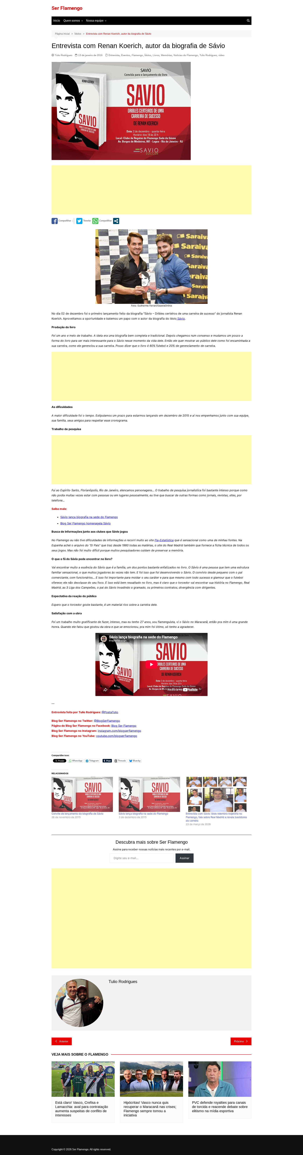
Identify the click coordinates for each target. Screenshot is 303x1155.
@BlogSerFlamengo (107, 720)
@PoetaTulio (110, 712)
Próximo (239, 1041)
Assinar (184, 858)
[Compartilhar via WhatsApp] (102, 221)
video (221, 55)
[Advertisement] (151, 189)
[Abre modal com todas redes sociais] (116, 221)
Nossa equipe (94, 20)
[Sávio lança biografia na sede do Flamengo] (150, 794)
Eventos (125, 55)
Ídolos (147, 55)
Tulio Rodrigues (63, 55)
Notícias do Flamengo (186, 55)
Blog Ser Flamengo (123, 725)
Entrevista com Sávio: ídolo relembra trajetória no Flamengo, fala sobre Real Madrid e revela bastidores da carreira (216, 817)
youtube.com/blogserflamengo (116, 736)
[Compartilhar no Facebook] (61, 221)
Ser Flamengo (67, 8)
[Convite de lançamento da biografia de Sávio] (83, 794)
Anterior (63, 1041)
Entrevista (114, 55)
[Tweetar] (83, 221)
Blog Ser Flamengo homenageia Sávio (85, 523)
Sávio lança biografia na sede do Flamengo (89, 517)
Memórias (166, 55)
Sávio (181, 318)
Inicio (56, 20)
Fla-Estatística (164, 540)
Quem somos (71, 20)
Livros (156, 55)
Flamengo (137, 55)
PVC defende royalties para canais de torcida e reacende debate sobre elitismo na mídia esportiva (220, 1107)
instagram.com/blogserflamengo (119, 730)
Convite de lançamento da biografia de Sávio (77, 813)
